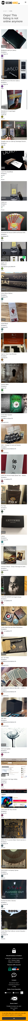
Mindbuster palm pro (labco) (8, 50)
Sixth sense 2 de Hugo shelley (9, 779)
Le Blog (14, 986)
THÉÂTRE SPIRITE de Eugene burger (11, 597)
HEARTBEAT (4, 323)
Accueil (5, 11)
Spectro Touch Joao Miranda (8, 354)
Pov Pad (3, 506)
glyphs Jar (4, 263)
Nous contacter (14, 1008)
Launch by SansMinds (7, 172)
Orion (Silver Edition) (6, 293)
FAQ (14, 1009)
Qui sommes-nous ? (14, 982)
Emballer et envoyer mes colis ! (14, 1006)
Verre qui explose (5, 749)
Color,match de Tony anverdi (8, 809)
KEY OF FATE (5, 657)
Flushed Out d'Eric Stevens (8, 900)
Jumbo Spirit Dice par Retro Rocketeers (12, 627)
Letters (3, 536)
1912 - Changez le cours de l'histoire (11, 445)
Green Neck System (6, 414)
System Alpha (4, 384)
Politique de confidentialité (14, 962)
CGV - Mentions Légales (14, 960)
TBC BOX (3, 718)
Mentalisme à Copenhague (8, 111)
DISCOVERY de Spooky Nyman (9, 870)
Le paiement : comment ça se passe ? (14, 958)
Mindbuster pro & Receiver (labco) (10, 80)
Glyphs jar (4, 202)
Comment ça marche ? (14, 984)
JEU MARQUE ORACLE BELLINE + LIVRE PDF (14, 688)
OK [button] (14, 1018)
